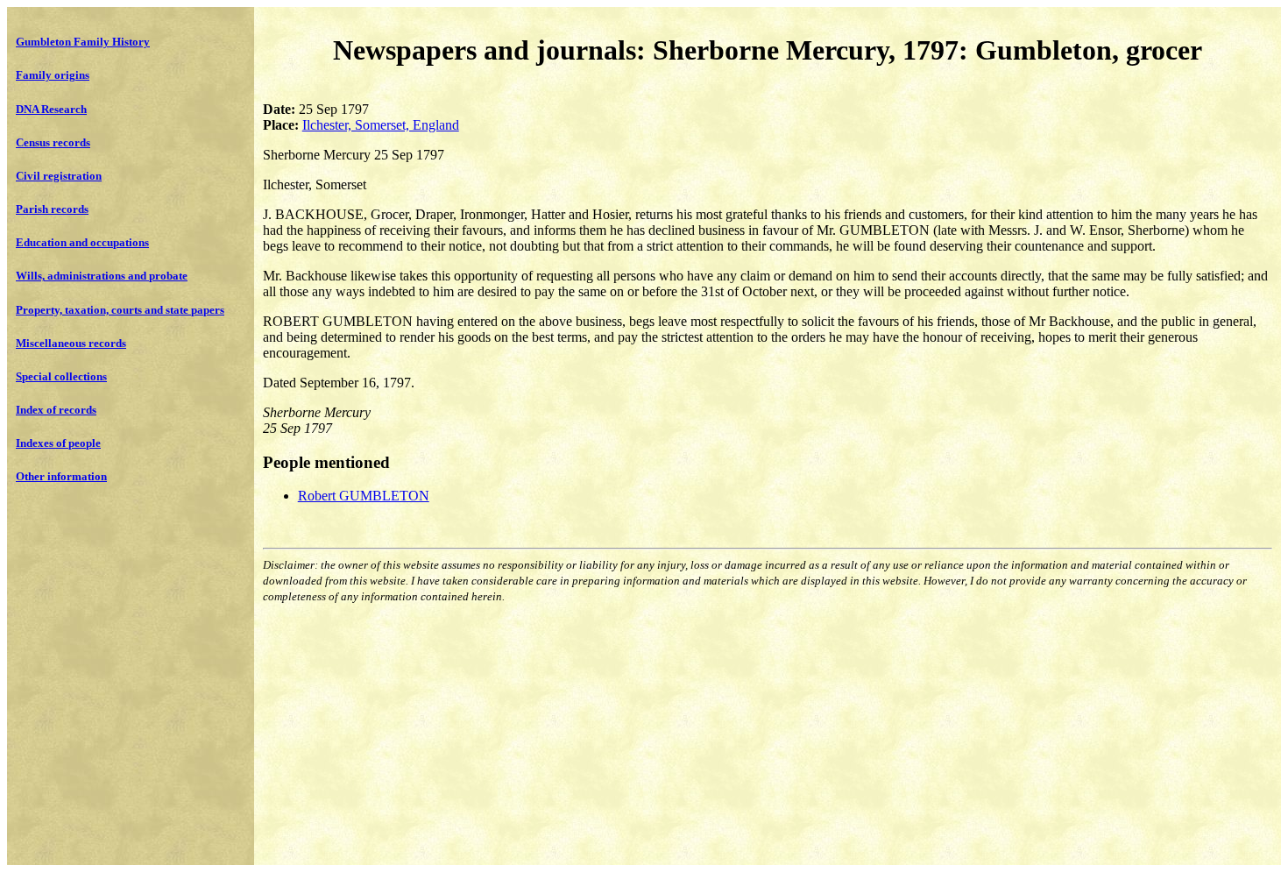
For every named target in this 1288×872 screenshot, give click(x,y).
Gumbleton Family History (83, 41)
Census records (53, 142)
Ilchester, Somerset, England (380, 124)
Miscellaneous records (71, 343)
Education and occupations (82, 242)
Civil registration (59, 175)
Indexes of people (58, 443)
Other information (61, 476)
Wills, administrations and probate (102, 275)
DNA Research (51, 109)
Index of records (56, 409)
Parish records (52, 209)
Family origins (52, 75)
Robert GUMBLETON (363, 495)
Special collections (61, 376)
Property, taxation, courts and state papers (120, 309)
